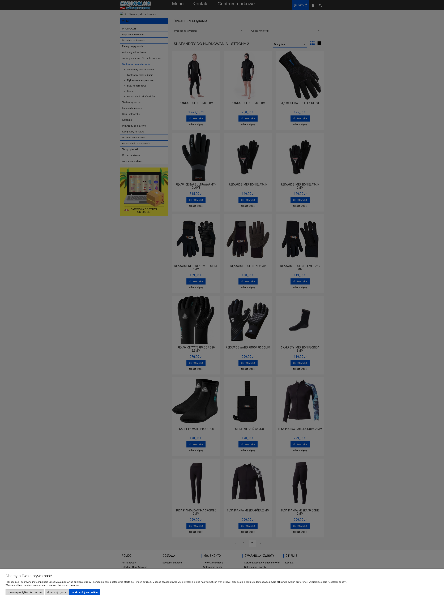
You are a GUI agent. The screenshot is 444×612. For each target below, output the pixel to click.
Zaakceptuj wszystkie (85, 592)
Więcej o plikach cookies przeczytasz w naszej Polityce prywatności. (43, 585)
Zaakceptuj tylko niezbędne (25, 592)
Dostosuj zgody (56, 592)
